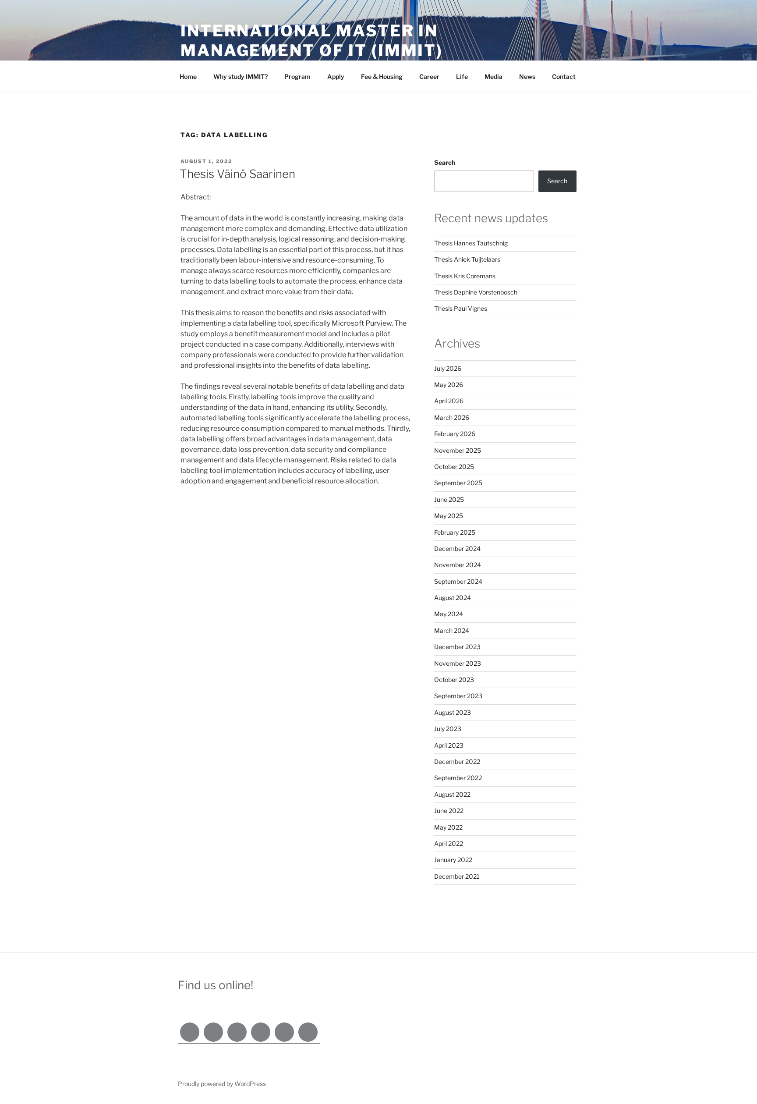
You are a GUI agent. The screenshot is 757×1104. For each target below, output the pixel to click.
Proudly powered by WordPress (222, 1083)
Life (462, 76)
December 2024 (457, 548)
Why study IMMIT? (240, 76)
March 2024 (451, 630)
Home (188, 76)
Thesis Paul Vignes (460, 308)
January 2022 (453, 859)
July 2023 (447, 728)
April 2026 (448, 401)
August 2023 (452, 712)
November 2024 (457, 564)
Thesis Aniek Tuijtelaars (467, 259)
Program (297, 76)
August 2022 (452, 794)
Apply (335, 76)
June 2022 (448, 810)
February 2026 (454, 433)
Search (444, 162)
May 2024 (448, 614)
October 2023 (454, 679)
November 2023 (457, 663)
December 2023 (457, 646)
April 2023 (448, 745)
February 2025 (454, 532)
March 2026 (451, 417)
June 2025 (449, 499)
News (527, 76)
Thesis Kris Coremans (464, 276)
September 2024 (458, 581)
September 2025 (458, 482)
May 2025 (448, 515)
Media (493, 76)
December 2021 (457, 876)
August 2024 (452, 597)
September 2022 (458, 777)
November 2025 (457, 450)
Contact (564, 76)
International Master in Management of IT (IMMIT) (311, 40)
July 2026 (447, 368)
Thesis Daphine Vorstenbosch (475, 292)
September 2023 (458, 695)
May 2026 (448, 384)
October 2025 (454, 466)
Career (429, 76)
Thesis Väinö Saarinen (237, 174)
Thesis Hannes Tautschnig (471, 243)
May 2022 (448, 827)
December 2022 (457, 761)
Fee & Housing (382, 76)
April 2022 (448, 843)
